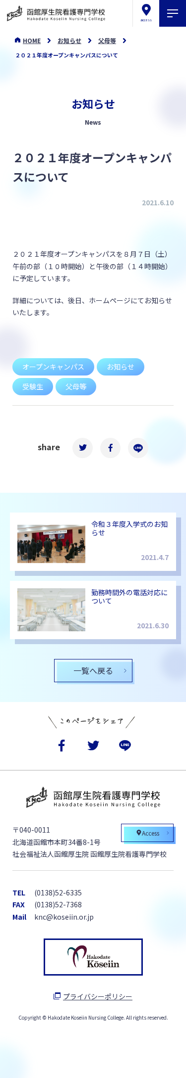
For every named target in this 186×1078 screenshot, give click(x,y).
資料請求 (60, 1060)
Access (150, 833)
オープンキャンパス (53, 367)
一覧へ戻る (93, 670)
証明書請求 (124, 1060)
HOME (32, 40)
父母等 (107, 40)
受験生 (32, 386)
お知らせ (69, 40)
